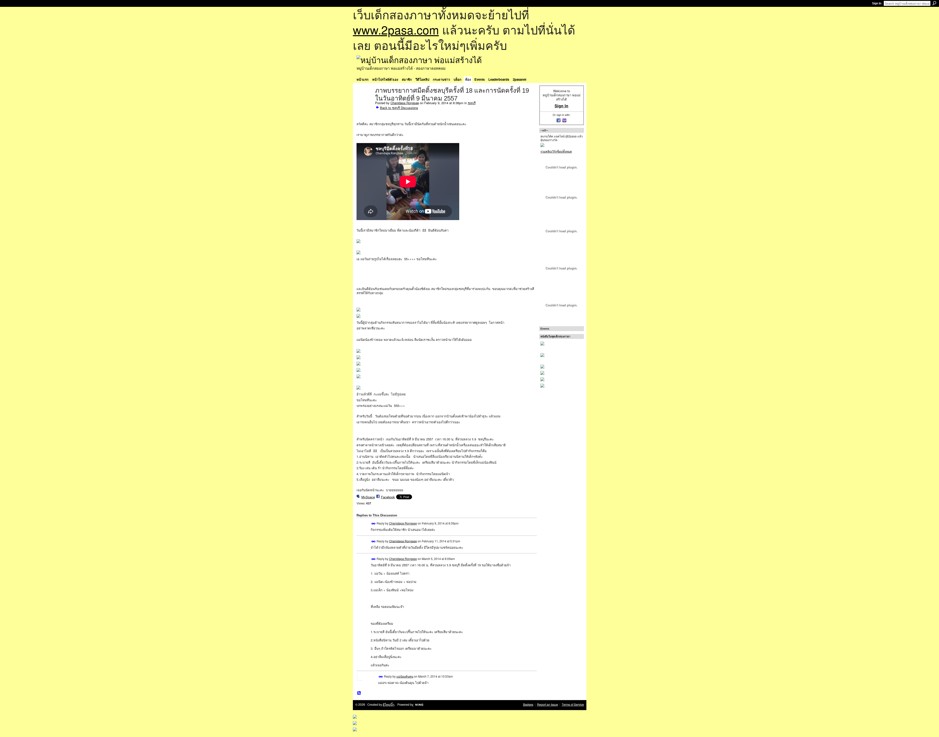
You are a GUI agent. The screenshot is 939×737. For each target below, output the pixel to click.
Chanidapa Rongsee (405, 102)
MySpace (368, 497)
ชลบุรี (472, 102)
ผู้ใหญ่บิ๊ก (388, 704)
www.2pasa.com (396, 29)
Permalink (373, 523)
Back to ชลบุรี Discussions (399, 107)
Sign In (876, 3)
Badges (528, 704)
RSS (359, 693)
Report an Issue (547, 704)
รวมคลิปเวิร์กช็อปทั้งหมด (556, 151)
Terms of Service (573, 704)
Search (934, 3)
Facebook (388, 497)
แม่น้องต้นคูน (404, 676)
